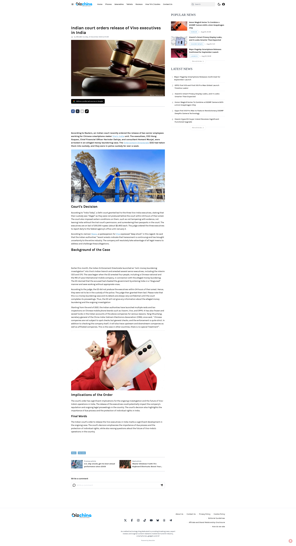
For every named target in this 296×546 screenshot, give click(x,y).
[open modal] (223, 4)
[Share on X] (77, 111)
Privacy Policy (204, 514)
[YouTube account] (151, 520)
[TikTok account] (144, 520)
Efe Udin (79, 37)
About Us (179, 514)
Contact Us (167, 4)
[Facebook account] (131, 520)
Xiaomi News (197, 44)
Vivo (118, 234)
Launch (194, 56)
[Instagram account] (138, 520)
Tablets (129, 4)
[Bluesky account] (157, 520)
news (74, 453)
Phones (108, 4)
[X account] (125, 520)
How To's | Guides (152, 4)
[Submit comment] (161, 485)
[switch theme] (219, 4)
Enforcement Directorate (136, 142)
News (94, 234)
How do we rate (218, 526)
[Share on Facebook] (73, 111)
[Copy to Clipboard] (87, 111)
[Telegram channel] (170, 520)
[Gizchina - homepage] (84, 4)
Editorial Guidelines (216, 518)
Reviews (139, 4)
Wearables (119, 4)
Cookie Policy (219, 514)
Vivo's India (118, 136)
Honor (194, 32)
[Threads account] (164, 520)
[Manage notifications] (290, 541)
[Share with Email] (82, 111)
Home (99, 4)
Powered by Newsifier (148, 540)
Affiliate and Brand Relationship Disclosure (207, 522)
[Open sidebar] (72, 4)
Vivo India (82, 453)
